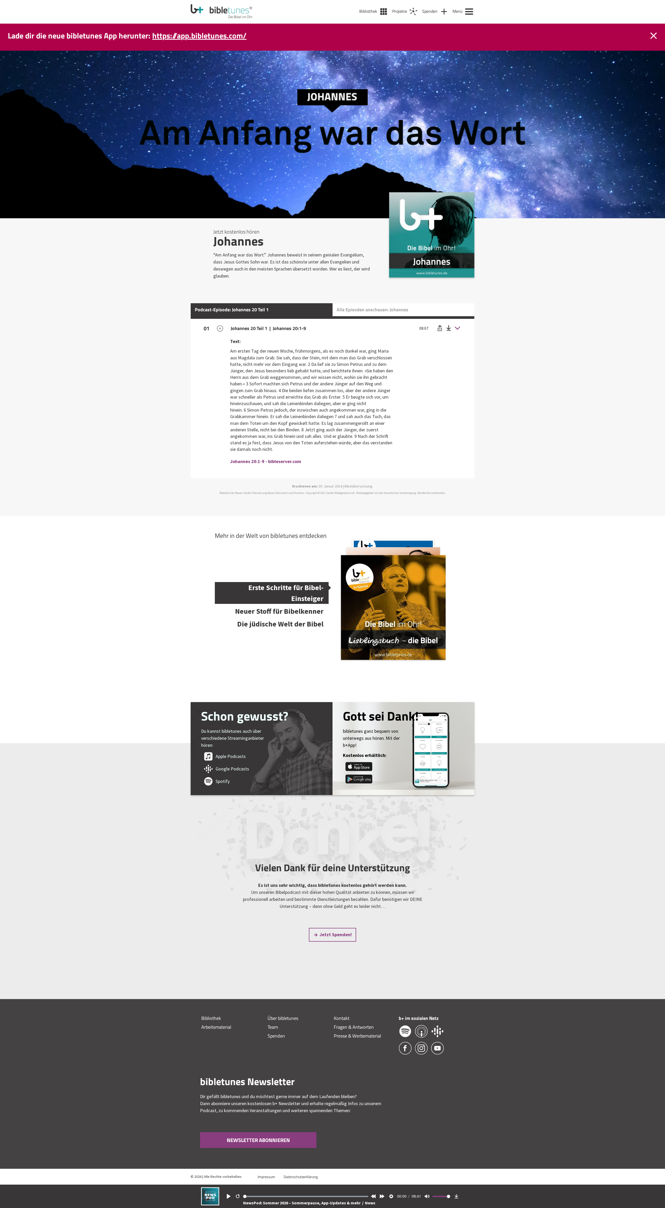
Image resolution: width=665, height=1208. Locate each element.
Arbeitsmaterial (216, 1027)
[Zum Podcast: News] (210, 1204)
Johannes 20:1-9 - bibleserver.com (265, 461)
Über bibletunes (283, 1018)
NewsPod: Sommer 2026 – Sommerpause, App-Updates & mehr (302, 1202)
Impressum (266, 1176)
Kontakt (341, 1018)
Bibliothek (211, 1018)
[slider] (306, 1196)
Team (273, 1027)
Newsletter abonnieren (258, 1140)
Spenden (276, 1035)
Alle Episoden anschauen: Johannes (372, 309)
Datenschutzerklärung (301, 1176)
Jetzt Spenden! (336, 935)
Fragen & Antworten (354, 1027)
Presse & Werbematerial (357, 1035)
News (370, 1202)
